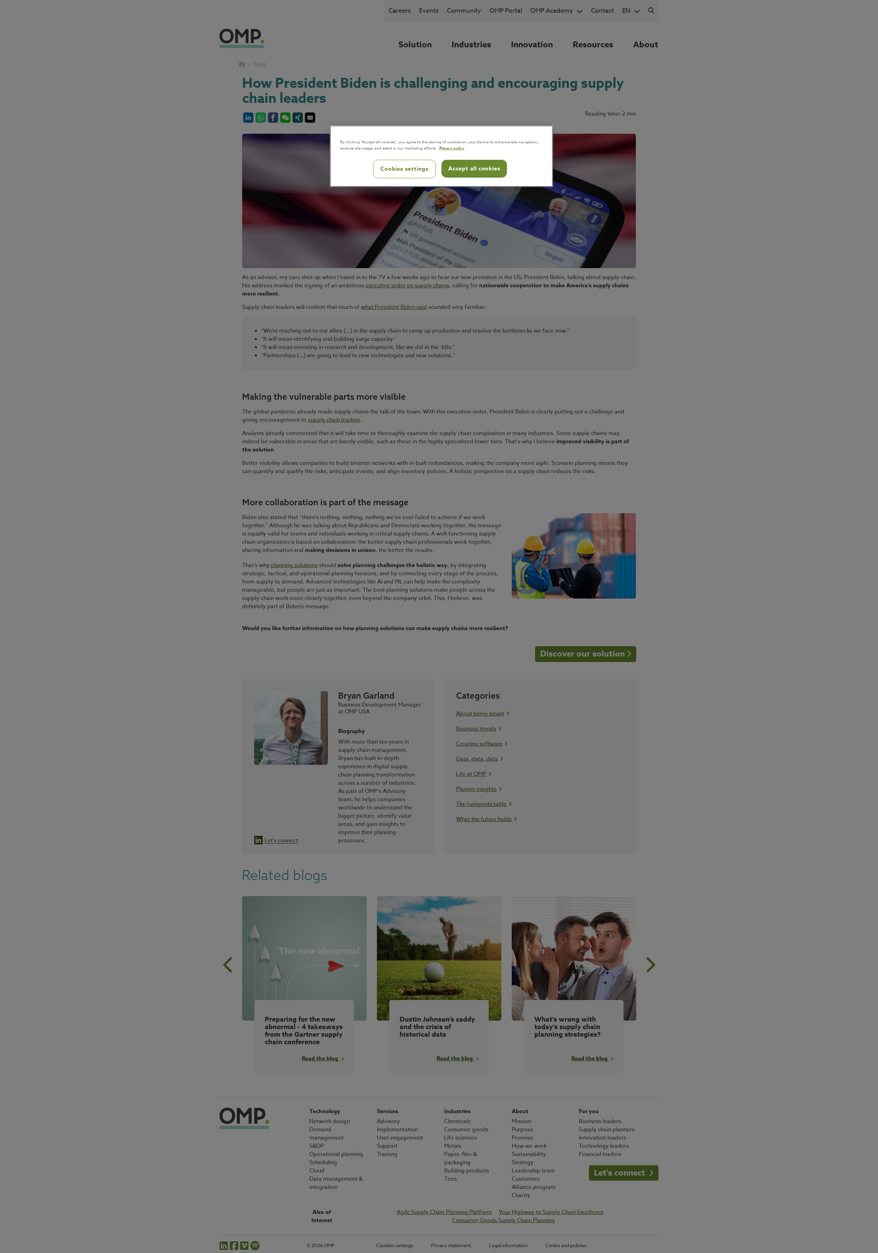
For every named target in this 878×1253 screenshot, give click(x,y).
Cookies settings (404, 169)
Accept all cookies (474, 169)
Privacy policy (451, 147)
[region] (441, 156)
